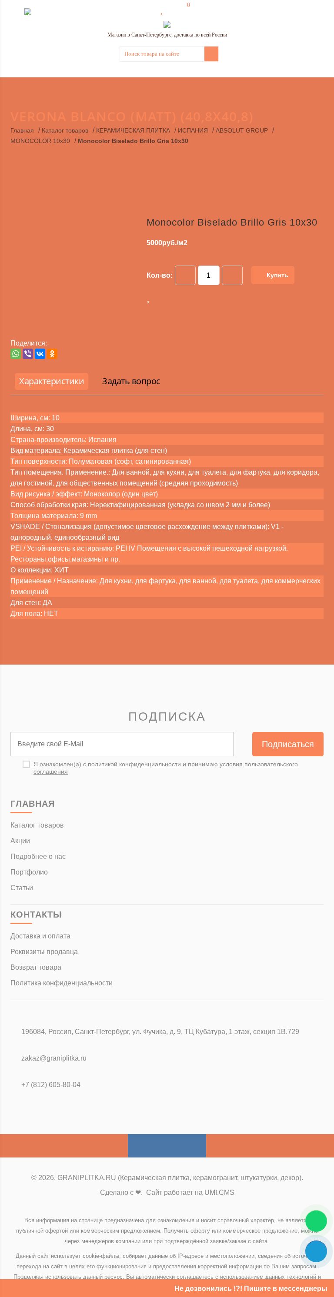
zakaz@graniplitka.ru (54, 1058)
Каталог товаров (65, 130)
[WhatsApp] (15, 354)
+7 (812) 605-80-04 (50, 1084)
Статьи (21, 887)
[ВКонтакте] (40, 354)
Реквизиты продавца (44, 951)
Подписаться (288, 744)
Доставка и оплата (40, 936)
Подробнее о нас (38, 856)
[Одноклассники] (52, 354)
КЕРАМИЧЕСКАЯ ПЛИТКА (133, 130)
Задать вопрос (131, 381)
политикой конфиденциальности (134, 764)
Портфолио (29, 872)
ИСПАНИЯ (193, 130)
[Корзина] (182, 9)
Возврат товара (35, 967)
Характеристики (51, 381)
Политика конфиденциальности (61, 983)
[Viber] (28, 354)
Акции (20, 841)
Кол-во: (160, 275)
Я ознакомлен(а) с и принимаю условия (165, 768)
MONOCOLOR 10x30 (40, 140)
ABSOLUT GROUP (242, 130)
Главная (22, 130)
